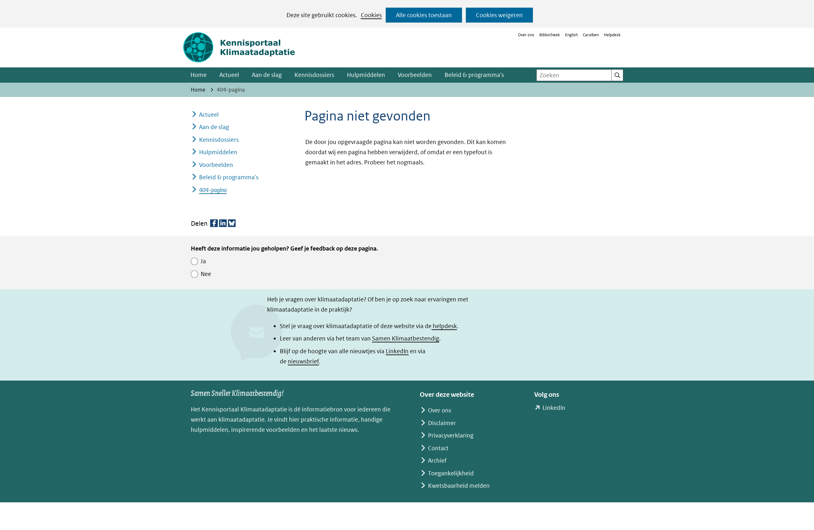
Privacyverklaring (450, 435)
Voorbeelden (415, 75)
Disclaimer (442, 423)
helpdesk (444, 326)
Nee (206, 274)
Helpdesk (612, 35)
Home (198, 75)
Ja (203, 261)
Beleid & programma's (474, 75)
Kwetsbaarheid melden (459, 485)
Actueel (229, 75)
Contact (438, 448)
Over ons (526, 35)
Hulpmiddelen (366, 75)
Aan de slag (267, 75)
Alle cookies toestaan (424, 15)
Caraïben (591, 35)
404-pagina (213, 190)
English (571, 35)
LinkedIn (397, 351)
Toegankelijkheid (451, 473)
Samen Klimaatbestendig (405, 338)
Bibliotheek (549, 35)
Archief (437, 460)
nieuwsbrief (303, 361)
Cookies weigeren (499, 15)
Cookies (371, 15)
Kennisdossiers (314, 75)
